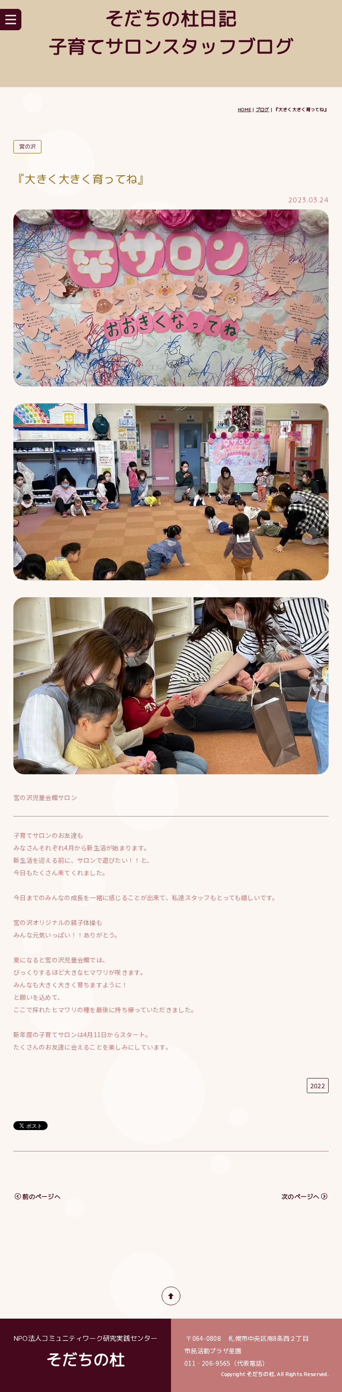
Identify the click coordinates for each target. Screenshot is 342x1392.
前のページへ (41, 1196)
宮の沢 (27, 146)
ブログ (262, 109)
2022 (317, 1085)
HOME (244, 109)
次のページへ (300, 1196)
